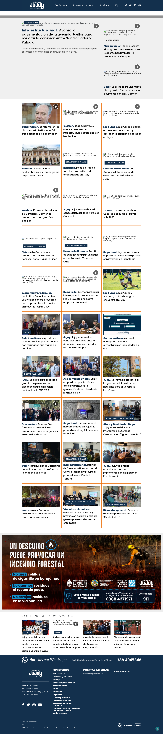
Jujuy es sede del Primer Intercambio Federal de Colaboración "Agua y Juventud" (122, 431)
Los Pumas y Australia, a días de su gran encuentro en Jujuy (118, 296)
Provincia (104, 5)
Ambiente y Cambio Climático (62, 704)
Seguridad (57, 694)
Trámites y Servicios (93, 674)
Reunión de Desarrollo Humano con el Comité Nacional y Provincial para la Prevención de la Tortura (80, 471)
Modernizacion (60, 713)
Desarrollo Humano (76, 162)
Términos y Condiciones (29, 722)
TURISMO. (109, 210)
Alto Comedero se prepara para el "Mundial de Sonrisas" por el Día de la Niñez (39, 256)
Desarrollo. (70, 292)
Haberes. (27, 168)
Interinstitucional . (75, 465)
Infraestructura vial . (40, 30)
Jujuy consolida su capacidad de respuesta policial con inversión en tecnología (122, 256)
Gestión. (68, 126)
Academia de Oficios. (76, 379)
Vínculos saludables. (76, 509)
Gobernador (122, 632)
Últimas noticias (122, 671)
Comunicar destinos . (117, 168)
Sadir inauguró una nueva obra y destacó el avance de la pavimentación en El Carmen (122, 90)
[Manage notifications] (157, 729)
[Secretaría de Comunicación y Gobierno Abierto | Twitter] (130, 5)
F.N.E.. (25, 379)
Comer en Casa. (113, 338)
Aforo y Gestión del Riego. (119, 424)
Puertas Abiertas (82, 5)
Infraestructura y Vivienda (119, 418)
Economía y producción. (37, 293)
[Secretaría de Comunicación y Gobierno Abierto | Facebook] (126, 5)
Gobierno (60, 5)
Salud (27, 332)
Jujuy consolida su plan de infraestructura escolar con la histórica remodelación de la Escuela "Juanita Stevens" (35, 644)
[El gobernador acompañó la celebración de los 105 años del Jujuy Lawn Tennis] (127, 627)
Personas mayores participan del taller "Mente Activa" (120, 514)
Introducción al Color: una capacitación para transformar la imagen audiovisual (41, 469)
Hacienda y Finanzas (62, 677)
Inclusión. (69, 167)
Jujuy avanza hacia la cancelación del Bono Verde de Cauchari (81, 213)
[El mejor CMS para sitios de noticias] (127, 725)
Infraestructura (60, 686)
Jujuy (27, 632)
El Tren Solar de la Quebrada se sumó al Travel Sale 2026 (119, 214)
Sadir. (107, 87)
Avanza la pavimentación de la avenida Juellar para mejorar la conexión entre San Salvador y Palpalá (57, 36)
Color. (25, 465)
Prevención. (29, 424)
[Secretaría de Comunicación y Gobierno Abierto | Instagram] (135, 5)
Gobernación (31, 22)
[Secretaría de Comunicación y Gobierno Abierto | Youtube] (139, 5)
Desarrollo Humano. (76, 251)
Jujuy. (67, 209)
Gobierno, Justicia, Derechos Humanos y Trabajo (66, 709)
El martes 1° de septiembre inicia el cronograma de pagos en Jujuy (40, 172)
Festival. (27, 210)
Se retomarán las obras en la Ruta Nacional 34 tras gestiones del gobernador (40, 130)
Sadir (57, 632)
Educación (57, 692)
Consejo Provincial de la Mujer (78, 502)
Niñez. (26, 252)
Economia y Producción (64, 683)
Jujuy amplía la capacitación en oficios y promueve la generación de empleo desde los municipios (80, 385)
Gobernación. (30, 127)
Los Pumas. (110, 127)
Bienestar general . (115, 510)
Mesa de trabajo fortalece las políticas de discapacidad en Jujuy (79, 171)
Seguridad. (110, 252)
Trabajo (56, 680)
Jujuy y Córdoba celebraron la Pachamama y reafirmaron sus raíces (38, 514)
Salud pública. (31, 338)
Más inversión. (113, 46)
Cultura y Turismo (115, 163)
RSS (23, 725)
